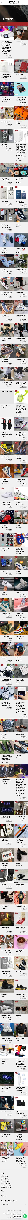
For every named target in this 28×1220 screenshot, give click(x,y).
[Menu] (2, 2)
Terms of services (5, 1180)
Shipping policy (9, 1214)
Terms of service (21, 1213)
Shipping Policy (5, 1181)
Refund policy (4, 1176)
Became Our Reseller (6, 1185)
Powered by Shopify (18, 1210)
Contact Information (6, 1187)
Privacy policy (4, 1178)
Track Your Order (5, 1183)
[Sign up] (25, 1204)
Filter (5, 24)
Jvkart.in (11, 1210)
